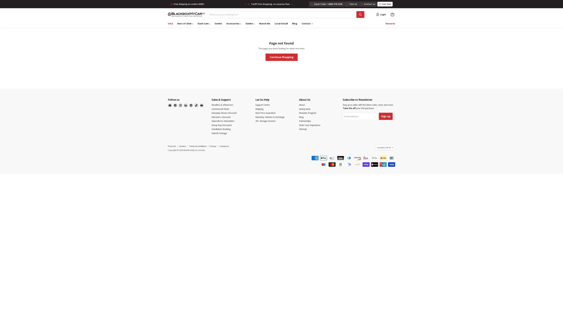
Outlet (218, 23)
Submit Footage (219, 133)
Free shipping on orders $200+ (189, 4)
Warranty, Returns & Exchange (270, 117)
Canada (384, 147)
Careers (182, 146)
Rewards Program (307, 113)
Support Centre (262, 104)
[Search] (360, 14)
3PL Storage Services (265, 121)
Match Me (264, 23)
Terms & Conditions (198, 146)
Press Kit (172, 146)
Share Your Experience (309, 125)
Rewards (390, 23)
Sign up (385, 116)
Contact (306, 23)
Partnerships (305, 121)
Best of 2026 (184, 23)
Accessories (233, 23)
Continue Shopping (281, 57)
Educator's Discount (221, 117)
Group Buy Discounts (222, 125)
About (302, 104)
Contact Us (224, 146)
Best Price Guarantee (265, 113)
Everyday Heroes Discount (224, 113)
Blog (294, 23)
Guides (250, 23)
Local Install (281, 23)
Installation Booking (221, 129)
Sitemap (303, 129)
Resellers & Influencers (222, 104)
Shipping (259, 109)
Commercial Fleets (220, 109)
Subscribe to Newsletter (223, 121)
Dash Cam (203, 23)
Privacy (213, 146)
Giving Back (304, 109)
